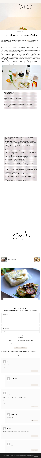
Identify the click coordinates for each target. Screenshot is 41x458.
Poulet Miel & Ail (29, 250)
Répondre (34, 371)
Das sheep (28, 40)
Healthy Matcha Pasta (17, 250)
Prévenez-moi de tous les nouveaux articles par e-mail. (21, 344)
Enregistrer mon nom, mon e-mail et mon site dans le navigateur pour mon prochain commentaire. (20, 336)
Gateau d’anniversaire (20, 301)
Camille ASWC (14, 378)
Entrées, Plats (18, 31)
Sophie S (9, 361)
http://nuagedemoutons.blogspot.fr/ (7, 403)
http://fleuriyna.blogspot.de (6, 367)
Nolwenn (9, 428)
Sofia (8, 393)
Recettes (23, 31)
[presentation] (4, 283)
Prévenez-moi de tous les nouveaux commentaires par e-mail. (21, 340)
